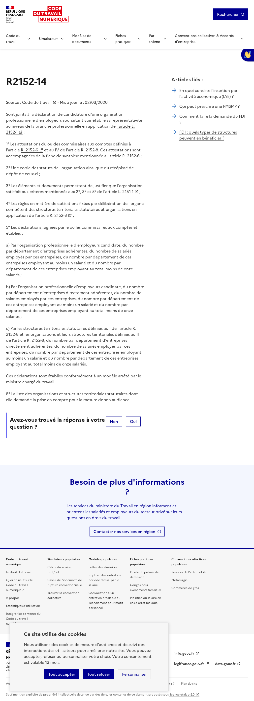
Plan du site (189, 683)
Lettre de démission (103, 567)
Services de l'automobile (188, 572)
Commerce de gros (185, 588)
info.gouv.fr (184, 653)
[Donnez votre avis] (247, 54)
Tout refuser (98, 674)
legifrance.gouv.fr (189, 664)
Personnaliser (134, 674)
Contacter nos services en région (124, 531)
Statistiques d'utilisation (23, 606)
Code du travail (13, 38)
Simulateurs (48, 38)
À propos (12, 598)
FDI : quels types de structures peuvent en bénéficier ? (208, 135)
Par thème (154, 38)
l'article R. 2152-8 (51, 215)
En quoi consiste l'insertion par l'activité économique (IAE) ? (208, 93)
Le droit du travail (18, 572)
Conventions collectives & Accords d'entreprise (204, 38)
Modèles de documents (81, 38)
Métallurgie (179, 580)
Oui (133, 421)
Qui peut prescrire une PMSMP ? (209, 106)
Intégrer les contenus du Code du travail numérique (23, 619)
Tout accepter (61, 674)
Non (114, 421)
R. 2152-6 (29, 150)
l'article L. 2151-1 (118, 192)
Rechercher (228, 14)
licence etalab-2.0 (181, 694)
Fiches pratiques (123, 38)
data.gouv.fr (225, 664)
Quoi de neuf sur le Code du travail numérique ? (19, 585)
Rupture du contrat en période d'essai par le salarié (105, 580)
